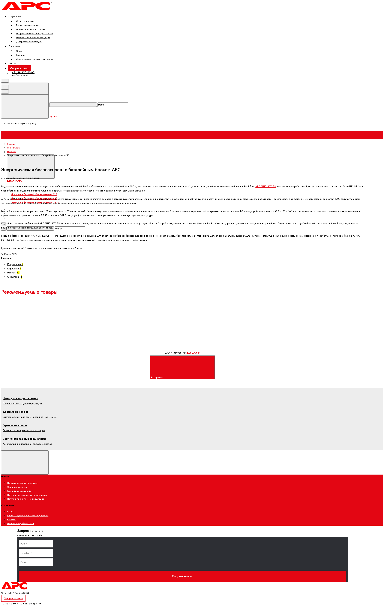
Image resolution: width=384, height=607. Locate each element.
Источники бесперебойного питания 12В (34, 194)
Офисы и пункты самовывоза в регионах (35, 59)
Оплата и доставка (25, 21)
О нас (19, 50)
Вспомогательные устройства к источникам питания (39, 218)
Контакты (20, 55)
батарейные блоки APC (12, 178)
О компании (14, 46)
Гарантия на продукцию (27, 25)
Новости (12, 63)
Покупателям (15, 16)
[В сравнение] (28, 318)
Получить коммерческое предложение (34, 33)
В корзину (157, 377)
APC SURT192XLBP (32, 178)
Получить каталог (182, 576)
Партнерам (14, 268)
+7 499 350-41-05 (23, 72)
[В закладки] (76, 318)
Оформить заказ (19, 68)
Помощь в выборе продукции (30, 29)
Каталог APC (62, 152)
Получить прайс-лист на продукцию (33, 37)
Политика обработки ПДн (20, 523)
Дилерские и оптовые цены (29, 41)
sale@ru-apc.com (20, 75)
